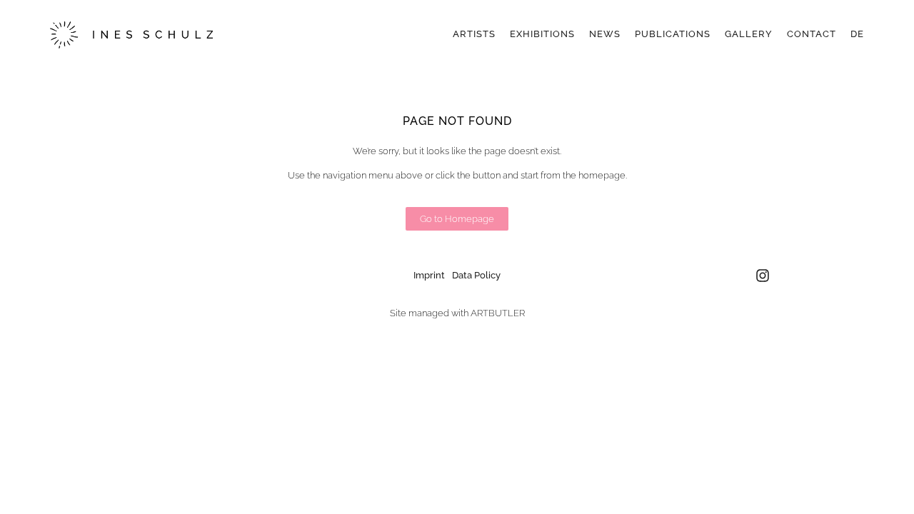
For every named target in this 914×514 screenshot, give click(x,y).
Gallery (749, 34)
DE (857, 34)
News (605, 34)
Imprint (429, 275)
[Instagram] (763, 276)
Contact (811, 34)
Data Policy (476, 275)
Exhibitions (542, 34)
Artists (474, 34)
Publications (672, 34)
